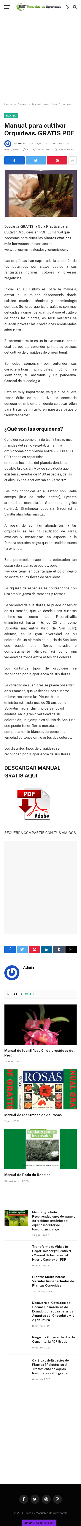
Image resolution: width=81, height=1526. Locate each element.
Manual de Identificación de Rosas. (33, 1115)
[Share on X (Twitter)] (36, 160)
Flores (11, 115)
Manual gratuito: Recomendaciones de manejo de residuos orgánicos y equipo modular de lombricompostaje (53, 1221)
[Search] (74, 7)
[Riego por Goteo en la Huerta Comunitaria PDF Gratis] (16, 1343)
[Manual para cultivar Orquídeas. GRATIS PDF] (40, 193)
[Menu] (7, 7)
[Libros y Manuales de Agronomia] (38, 7)
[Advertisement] (40, 58)
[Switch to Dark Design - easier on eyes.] (67, 7)
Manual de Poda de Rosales (27, 1175)
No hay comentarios (39, 149)
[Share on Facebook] (14, 160)
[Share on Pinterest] (57, 160)
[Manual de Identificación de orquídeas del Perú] (40, 1024)
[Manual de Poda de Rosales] (40, 1149)
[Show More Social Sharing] (72, 160)
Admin (21, 143)
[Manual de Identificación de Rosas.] (40, 1089)
